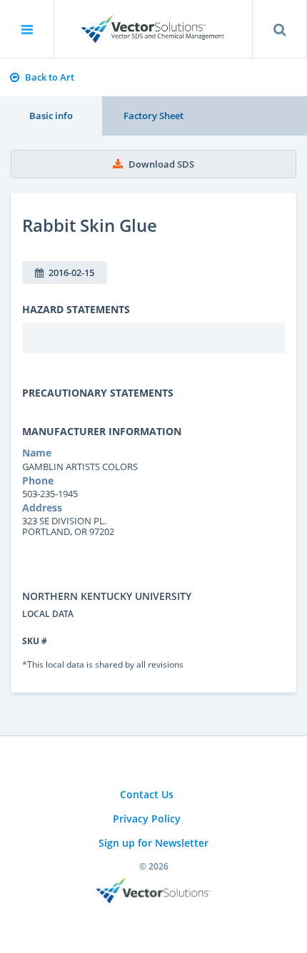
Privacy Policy (147, 818)
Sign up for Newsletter (153, 843)
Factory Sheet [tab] (153, 115)
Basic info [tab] (51, 115)
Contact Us (146, 794)
